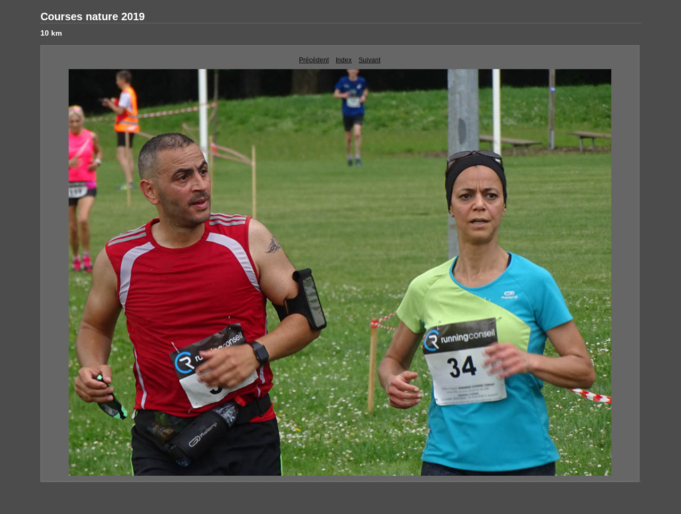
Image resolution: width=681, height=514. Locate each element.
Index (344, 60)
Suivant (369, 60)
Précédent (314, 60)
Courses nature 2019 (92, 16)
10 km (51, 33)
